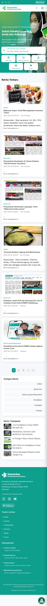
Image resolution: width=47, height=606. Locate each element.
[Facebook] (4, 499)
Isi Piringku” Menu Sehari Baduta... (26, 438)
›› (33, 370)
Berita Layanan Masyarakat (32, 394)
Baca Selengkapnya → (11, 128)
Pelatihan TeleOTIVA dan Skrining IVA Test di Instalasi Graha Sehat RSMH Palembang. (22, 302)
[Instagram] (9, 499)
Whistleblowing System (13, 570)
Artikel (39, 384)
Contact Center (10, 548)
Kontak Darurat (9, 555)
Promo (6, 537)
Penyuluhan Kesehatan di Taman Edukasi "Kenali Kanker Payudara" (21, 162)
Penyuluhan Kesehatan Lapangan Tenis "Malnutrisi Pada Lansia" (20, 208)
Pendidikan (38, 400)
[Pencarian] (36, 8)
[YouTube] (15, 499)
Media (6, 533)
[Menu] (42, 8)
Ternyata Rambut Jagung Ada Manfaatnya (21, 252)
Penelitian (38, 405)
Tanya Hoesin (9, 563)
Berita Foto (38, 389)
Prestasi (39, 411)
